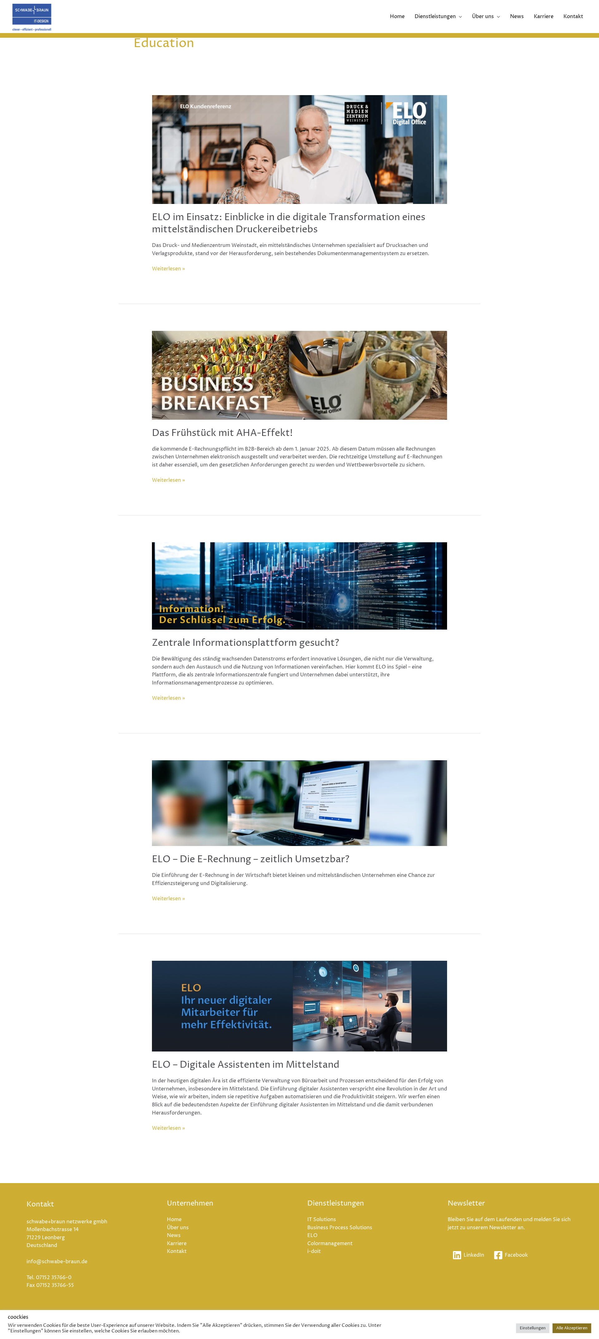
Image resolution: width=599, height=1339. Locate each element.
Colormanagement (330, 1243)
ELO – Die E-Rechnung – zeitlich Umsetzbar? (250, 859)
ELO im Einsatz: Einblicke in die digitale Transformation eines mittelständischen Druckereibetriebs (288, 223)
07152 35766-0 (53, 1277)
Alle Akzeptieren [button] (571, 1328)
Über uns (483, 16)
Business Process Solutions (339, 1227)
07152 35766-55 (55, 1285)
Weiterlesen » (168, 268)
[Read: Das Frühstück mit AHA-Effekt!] (299, 374)
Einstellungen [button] (533, 1328)
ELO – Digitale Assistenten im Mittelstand (245, 1065)
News (517, 16)
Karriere (543, 16)
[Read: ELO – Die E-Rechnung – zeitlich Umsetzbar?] (299, 803)
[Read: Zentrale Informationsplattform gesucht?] (299, 585)
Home (397, 16)
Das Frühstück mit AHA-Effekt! (222, 433)
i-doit (314, 1251)
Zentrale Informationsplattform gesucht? (245, 643)
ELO (312, 1235)
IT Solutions (321, 1219)
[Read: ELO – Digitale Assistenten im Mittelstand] (299, 1006)
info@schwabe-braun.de (57, 1261)
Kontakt (573, 16)
